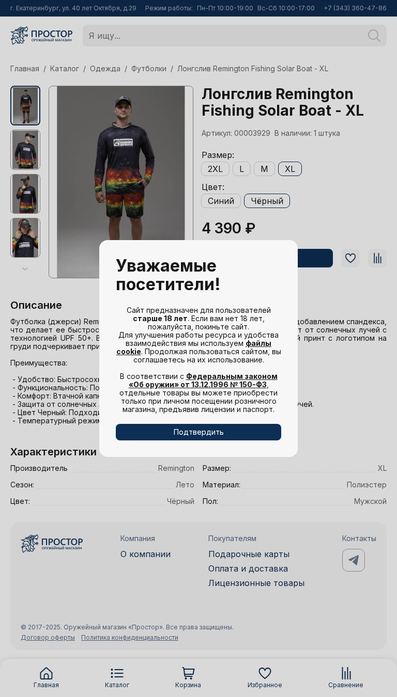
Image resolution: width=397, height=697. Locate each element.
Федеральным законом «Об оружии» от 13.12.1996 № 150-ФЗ (203, 380)
